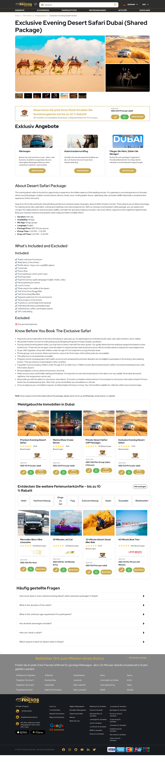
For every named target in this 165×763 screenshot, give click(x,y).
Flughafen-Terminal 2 (25, 685)
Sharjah (130, 690)
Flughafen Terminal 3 (25, 680)
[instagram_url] (70, 749)
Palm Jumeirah (79, 690)
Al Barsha (49, 675)
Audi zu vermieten (96, 723)
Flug (72, 500)
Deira (102, 675)
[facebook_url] (64, 749)
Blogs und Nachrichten (57, 717)
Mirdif (102, 690)
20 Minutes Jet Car (63, 539)
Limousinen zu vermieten (118, 725)
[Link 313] (140, 714)
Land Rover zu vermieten (98, 727)
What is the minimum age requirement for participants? (45, 614)
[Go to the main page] (23, 4)
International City (107, 685)
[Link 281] (27, 699)
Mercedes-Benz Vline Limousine (31, 541)
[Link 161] (33, 423)
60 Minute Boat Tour (129, 539)
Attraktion (27, 15)
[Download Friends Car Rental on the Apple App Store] (22, 732)
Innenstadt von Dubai (109, 680)
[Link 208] (99, 523)
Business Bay (50, 680)
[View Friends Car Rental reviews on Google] (68, 727)
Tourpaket (123, 500)
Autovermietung (90, 500)
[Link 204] (66, 523)
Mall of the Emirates (53, 690)
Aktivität (122, 10)
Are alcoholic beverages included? (35, 623)
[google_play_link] (38, 732)
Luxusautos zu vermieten (118, 706)
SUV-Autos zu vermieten (118, 735)
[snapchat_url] (76, 749)
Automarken (43, 10)
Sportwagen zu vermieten (118, 710)
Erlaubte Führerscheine (57, 714)
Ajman (129, 675)
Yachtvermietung (41, 500)
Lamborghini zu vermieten (98, 719)
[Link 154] (24, 113)
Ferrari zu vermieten (96, 710)
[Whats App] (124, 117)
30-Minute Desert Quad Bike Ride (98, 541)
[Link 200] (33, 523)
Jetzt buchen (137, 116)
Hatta (129, 685)
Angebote (19, 10)
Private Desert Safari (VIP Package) (96, 441)
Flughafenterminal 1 (24, 690)
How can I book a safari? (30, 632)
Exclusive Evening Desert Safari (131, 441)
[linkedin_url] (89, 749)
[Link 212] (131, 523)
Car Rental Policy (55, 710)
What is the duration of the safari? (35, 605)
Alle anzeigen (140, 486)
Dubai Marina (79, 675)
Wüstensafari (41, 15)
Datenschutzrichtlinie (76, 714)
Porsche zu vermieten (97, 734)
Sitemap (72, 717)
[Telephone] (115, 117)
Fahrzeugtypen (69, 10)
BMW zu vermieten (96, 730)
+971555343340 (26, 711)
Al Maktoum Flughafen (25, 675)
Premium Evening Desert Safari (33, 441)
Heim (17, 15)
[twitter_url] (95, 749)
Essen (108, 500)
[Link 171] (99, 423)
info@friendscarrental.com (29, 717)
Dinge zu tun (60, 500)
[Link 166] (66, 423)
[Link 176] (131, 423)
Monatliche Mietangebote (78, 710)
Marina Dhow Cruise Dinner (63, 441)
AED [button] (144, 4)
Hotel (23, 500)
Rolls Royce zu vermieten (98, 706)
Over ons (53, 706)
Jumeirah (77, 680)
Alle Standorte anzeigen (138, 658)
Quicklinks (145, 10)
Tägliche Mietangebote (77, 706)
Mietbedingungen (97, 10)
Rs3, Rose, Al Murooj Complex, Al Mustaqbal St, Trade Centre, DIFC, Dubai (30, 725)
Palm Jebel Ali (79, 685)
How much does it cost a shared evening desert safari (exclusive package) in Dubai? (58, 596)
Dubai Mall (49, 685)
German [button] (131, 4)
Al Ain (129, 680)
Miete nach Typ (75, 721)
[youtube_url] (82, 749)
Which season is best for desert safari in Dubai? (41, 641)
